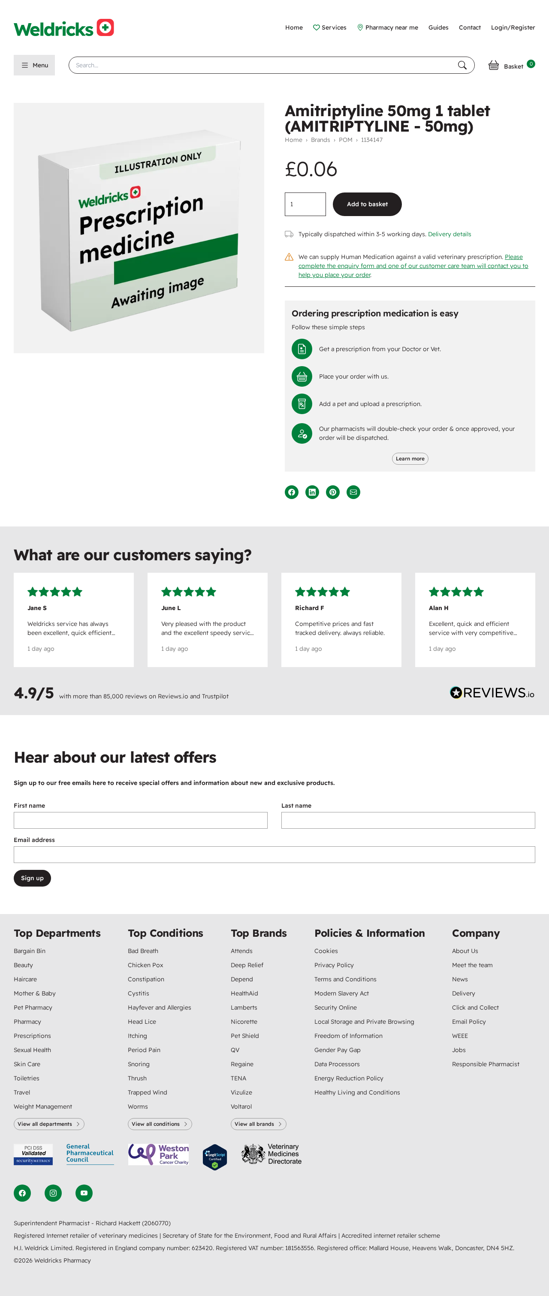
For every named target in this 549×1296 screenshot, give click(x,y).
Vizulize (241, 1092)
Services (334, 27)
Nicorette (244, 1021)
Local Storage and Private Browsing (364, 1021)
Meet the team (472, 965)
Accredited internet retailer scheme (390, 1235)
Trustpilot (215, 696)
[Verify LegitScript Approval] (214, 1157)
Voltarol (241, 1106)
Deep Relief (247, 965)
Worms (138, 1106)
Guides (438, 27)
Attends (242, 951)
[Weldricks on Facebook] (22, 1193)
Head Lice (142, 1021)
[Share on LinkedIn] (312, 492)
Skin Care (27, 1064)
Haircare (25, 979)
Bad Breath (143, 951)
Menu (40, 65)
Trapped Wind (147, 1092)
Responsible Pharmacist (485, 1064)
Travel (22, 1092)
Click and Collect (475, 1007)
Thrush (137, 1078)
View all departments (45, 1124)
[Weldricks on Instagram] (53, 1193)
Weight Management (43, 1106)
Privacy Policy (334, 965)
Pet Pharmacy (33, 1007)
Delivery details (449, 234)
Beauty (23, 965)
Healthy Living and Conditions (357, 1092)
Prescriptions (32, 1036)
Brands (320, 140)
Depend (242, 979)
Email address (34, 840)
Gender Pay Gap (337, 1050)
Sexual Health (32, 1050)
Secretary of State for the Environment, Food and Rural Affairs (250, 1235)
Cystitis (138, 993)
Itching (137, 1036)
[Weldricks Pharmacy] (71, 27)
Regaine (242, 1064)
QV (235, 1050)
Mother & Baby (35, 993)
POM (346, 140)
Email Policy (469, 1021)
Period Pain (144, 1050)
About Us (465, 951)
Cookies (326, 951)
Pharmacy (27, 1021)
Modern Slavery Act (341, 993)
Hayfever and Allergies (159, 1007)
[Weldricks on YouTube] (84, 1193)
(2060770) (156, 1223)
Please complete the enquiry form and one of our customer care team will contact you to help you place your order (413, 266)
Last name (296, 805)
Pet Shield (245, 1036)
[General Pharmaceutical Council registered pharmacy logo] (90, 1157)
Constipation (146, 979)
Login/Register (513, 27)
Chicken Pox (145, 965)
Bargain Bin (29, 951)
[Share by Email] (353, 492)
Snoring (139, 1064)
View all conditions (156, 1124)
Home (294, 27)
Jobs (459, 1050)
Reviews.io (173, 696)
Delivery (463, 993)
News (460, 979)
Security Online (335, 1007)
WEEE (460, 1036)
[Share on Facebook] (292, 492)
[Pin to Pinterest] (333, 492)
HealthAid (244, 993)
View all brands (254, 1124)
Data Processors (337, 1064)
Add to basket (367, 204)
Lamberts (244, 1007)
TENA (238, 1078)
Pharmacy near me (391, 27)
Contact (470, 27)
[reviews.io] (492, 694)
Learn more (410, 458)
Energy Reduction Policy (348, 1078)
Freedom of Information (348, 1036)
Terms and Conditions (345, 979)
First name (29, 805)
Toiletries (26, 1078)
